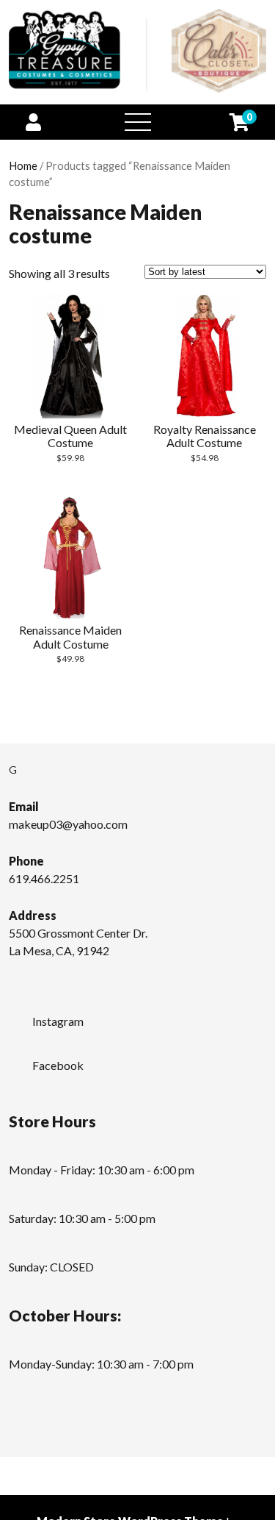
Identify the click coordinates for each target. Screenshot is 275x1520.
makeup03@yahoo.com (68, 824)
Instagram (58, 1021)
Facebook (58, 1065)
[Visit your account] (33, 121)
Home (23, 165)
